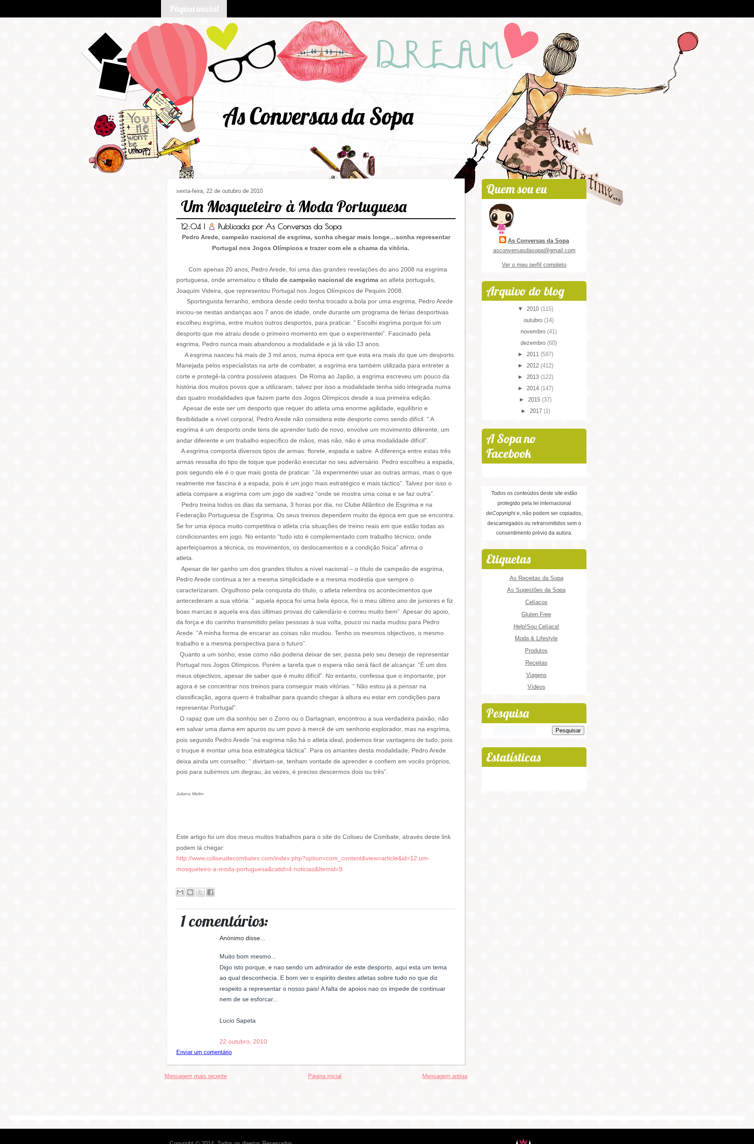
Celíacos (536, 602)
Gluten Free (536, 614)
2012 (534, 365)
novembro (534, 331)
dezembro (534, 343)
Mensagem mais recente (196, 1076)
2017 (537, 411)
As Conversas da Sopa (318, 116)
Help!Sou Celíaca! (536, 626)
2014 (534, 388)
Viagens (536, 675)
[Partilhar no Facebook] (210, 892)
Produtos (536, 650)
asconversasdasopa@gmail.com (534, 250)
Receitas (536, 663)
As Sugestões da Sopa (536, 590)
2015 (535, 399)
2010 (534, 309)
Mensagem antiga (444, 1076)
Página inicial (194, 8)
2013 (534, 377)
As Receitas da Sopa (536, 578)
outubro (534, 320)
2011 (534, 354)
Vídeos (536, 687)
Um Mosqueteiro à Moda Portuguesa (294, 206)
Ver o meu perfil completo (534, 264)
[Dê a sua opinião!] (190, 892)
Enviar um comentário (204, 1052)
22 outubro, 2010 (243, 1041)
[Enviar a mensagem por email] (180, 892)
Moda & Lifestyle (536, 638)
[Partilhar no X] (200, 892)
